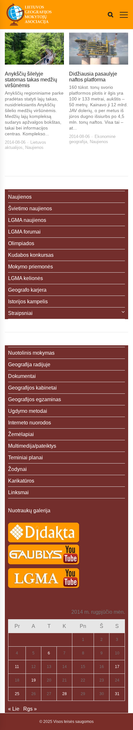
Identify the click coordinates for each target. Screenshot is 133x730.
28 (64, 694)
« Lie (13, 709)
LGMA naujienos (27, 220)
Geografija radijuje (29, 364)
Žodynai (17, 469)
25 (17, 694)
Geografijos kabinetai (32, 388)
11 (17, 666)
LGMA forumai (24, 232)
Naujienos (34, 147)
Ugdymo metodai (27, 411)
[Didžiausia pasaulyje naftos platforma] (98, 49)
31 (117, 694)
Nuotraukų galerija (29, 510)
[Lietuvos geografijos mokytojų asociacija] (29, 14)
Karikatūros (21, 481)
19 (33, 680)
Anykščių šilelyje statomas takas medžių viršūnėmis (31, 79)
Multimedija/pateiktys (32, 446)
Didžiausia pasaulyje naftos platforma (93, 76)
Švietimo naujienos (30, 208)
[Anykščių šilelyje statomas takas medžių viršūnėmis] (34, 49)
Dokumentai (22, 376)
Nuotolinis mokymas (31, 353)
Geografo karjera (27, 290)
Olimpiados (21, 243)
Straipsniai (20, 313)
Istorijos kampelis (28, 301)
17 (117, 666)
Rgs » (30, 709)
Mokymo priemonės (30, 266)
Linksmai (18, 492)
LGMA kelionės (25, 278)
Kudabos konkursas (31, 255)
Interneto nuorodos (29, 422)
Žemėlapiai (21, 434)
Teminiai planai (25, 457)
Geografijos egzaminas (34, 399)
